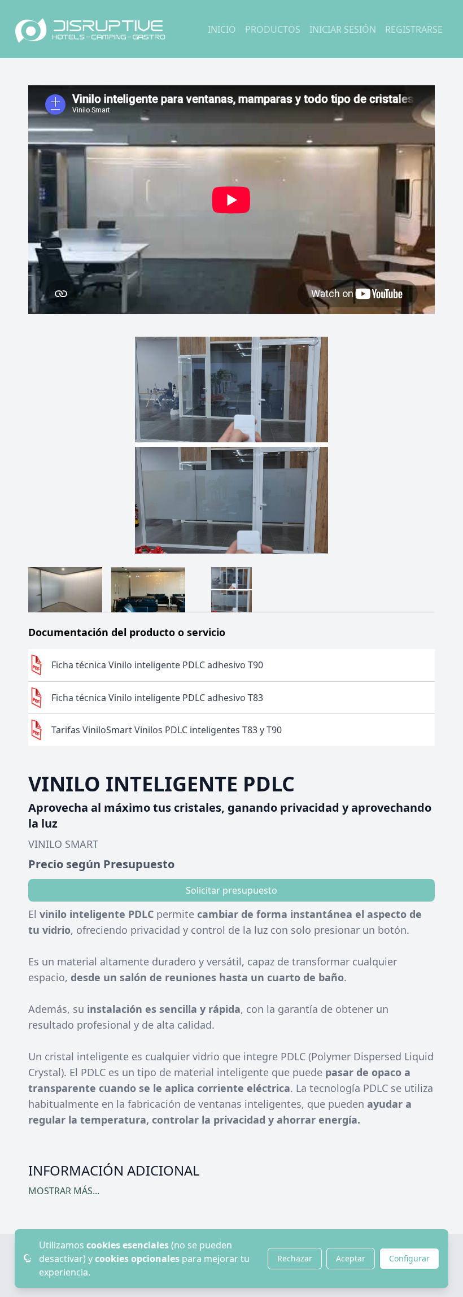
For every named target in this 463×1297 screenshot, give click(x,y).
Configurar (409, 1258)
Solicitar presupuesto (231, 890)
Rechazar (294, 1258)
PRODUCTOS (272, 29)
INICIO (222, 29)
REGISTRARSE (414, 29)
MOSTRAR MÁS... (63, 1191)
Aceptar (350, 1258)
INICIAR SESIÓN (342, 29)
